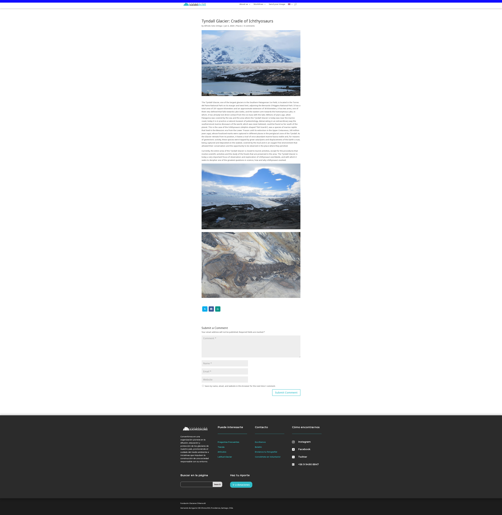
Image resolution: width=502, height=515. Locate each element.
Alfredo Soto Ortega (213, 26)
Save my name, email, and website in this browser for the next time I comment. (240, 386)
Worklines (258, 4)
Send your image (277, 4)
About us (243, 4)
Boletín (258, 447)
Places (239, 26)
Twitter (302, 456)
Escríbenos (260, 442)
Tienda (221, 447)
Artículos (222, 452)
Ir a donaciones (241, 484)
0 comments (249, 26)
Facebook (304, 449)
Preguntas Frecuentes (228, 442)
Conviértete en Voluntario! (267, 457)
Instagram (304, 441)
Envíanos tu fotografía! (266, 452)
